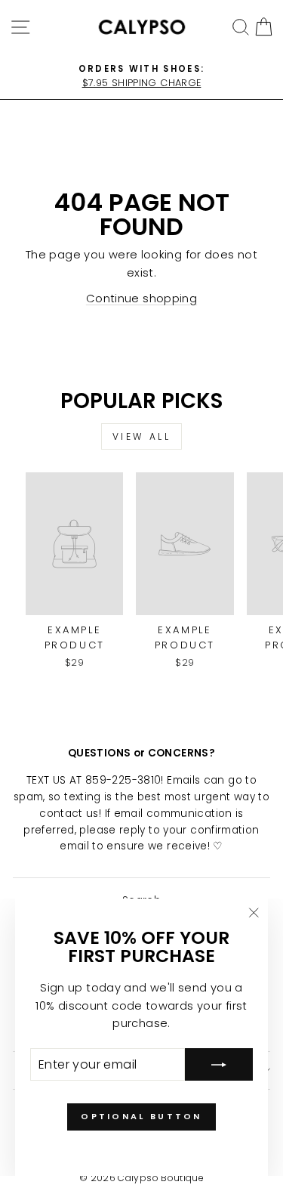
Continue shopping (141, 298)
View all (141, 436)
